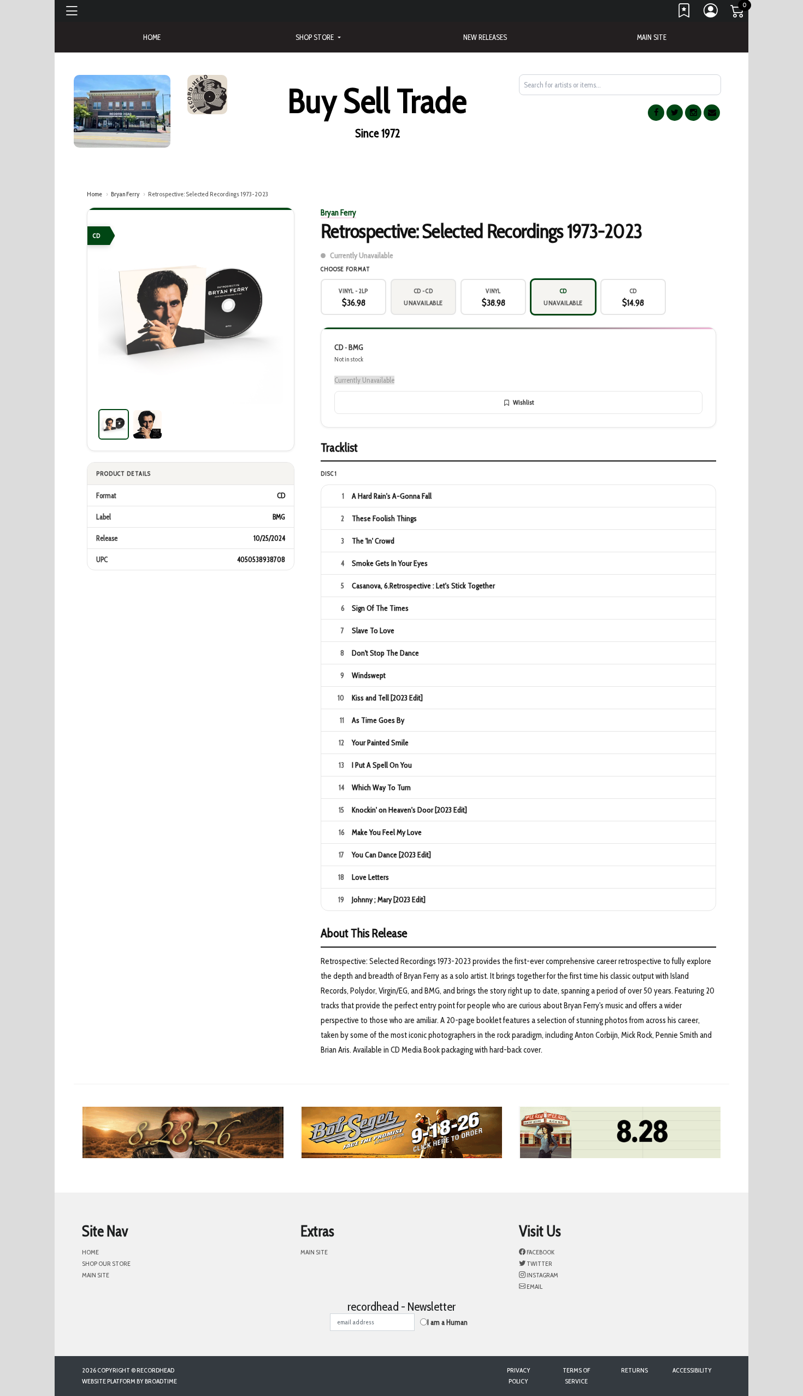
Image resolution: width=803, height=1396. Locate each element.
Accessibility (692, 1370)
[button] (318, 37)
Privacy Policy (518, 1375)
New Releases (485, 37)
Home (94, 194)
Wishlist (523, 402)
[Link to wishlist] (684, 13)
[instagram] (693, 112)
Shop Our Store (106, 1263)
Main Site (651, 37)
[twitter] (674, 112)
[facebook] (656, 112)
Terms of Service (576, 1375)
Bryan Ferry (125, 194)
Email (534, 1286)
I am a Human (447, 1322)
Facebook (540, 1252)
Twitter (539, 1263)
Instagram (542, 1275)
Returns (634, 1370)
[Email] (711, 112)
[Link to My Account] (711, 13)
